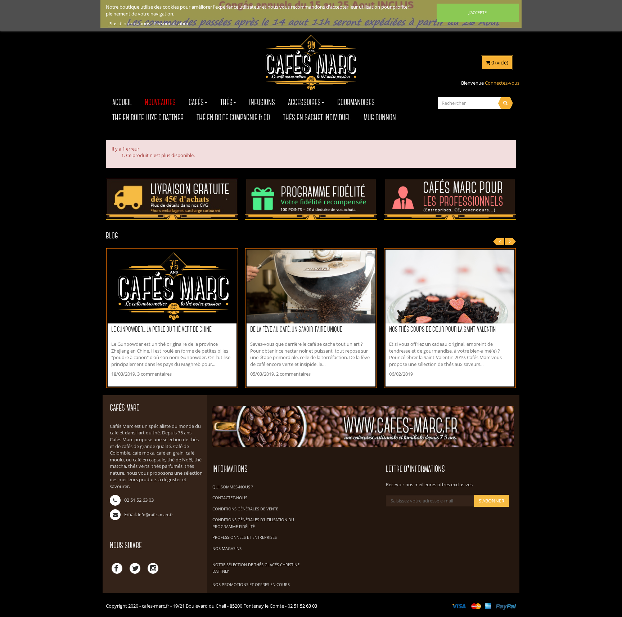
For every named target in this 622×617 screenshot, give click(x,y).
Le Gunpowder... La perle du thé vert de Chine (161, 330)
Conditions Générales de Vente (245, 508)
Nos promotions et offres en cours (251, 584)
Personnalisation (172, 23)
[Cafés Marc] (311, 67)
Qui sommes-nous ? (232, 486)
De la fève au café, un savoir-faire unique (296, 330)
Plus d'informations (129, 23)
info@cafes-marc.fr (155, 514)
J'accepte (478, 12)
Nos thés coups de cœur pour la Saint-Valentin (442, 330)
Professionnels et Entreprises (244, 537)
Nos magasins (227, 548)
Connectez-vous (502, 83)
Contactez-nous (229, 497)
